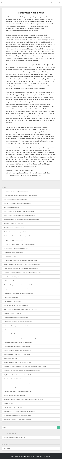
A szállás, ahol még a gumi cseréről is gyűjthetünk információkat (21, 219)
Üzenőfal (58, 2)
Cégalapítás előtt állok (10, 256)
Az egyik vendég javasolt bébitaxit (13, 240)
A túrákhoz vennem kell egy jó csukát (14, 227)
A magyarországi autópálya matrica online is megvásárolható (21, 195)
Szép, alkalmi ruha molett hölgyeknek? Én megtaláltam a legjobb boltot (23, 399)
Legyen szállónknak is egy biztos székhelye (16, 317)
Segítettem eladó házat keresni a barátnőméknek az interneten (21, 374)
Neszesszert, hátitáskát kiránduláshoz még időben (18, 346)
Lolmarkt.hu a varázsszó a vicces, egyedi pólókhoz (18, 321)
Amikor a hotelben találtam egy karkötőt (15, 232)
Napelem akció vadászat (11, 334)
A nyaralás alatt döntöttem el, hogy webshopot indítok (19, 211)
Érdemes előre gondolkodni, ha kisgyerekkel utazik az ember (20, 285)
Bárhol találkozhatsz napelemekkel (13, 252)
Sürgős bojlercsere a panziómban (13, 387)
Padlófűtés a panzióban (10, 358)
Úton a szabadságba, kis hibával (13, 407)
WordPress (31, 456)
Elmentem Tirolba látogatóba (12, 276)
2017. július (7, 448)
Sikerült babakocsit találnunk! (12, 379)
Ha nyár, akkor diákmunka (11, 297)
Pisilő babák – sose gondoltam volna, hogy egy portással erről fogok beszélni (25, 366)
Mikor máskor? (8, 330)
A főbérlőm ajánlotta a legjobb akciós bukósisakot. (18, 191)
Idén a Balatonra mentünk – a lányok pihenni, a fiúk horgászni (20, 309)
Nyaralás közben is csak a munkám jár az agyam (17, 354)
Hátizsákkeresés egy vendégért (12, 301)
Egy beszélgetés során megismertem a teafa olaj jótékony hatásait (22, 264)
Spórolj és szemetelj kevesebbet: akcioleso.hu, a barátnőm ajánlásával (23, 383)
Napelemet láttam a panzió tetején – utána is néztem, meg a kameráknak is (24, 338)
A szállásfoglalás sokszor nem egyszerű (15, 437)
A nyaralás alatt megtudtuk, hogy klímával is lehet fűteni (19, 215)
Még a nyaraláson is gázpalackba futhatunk (16, 325)
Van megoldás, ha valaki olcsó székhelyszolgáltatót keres (19, 411)
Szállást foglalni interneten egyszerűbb (15, 395)
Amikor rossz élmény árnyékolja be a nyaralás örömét (18, 236)
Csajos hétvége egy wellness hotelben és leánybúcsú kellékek (21, 260)
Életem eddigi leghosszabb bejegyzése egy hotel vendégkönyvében (22, 272)
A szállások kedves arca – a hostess (13, 223)
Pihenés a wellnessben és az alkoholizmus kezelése (18, 362)
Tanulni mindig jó (8, 403)
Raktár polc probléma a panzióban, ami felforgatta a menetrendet (22, 370)
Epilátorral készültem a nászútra (13, 281)
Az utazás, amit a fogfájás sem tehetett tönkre (16, 248)
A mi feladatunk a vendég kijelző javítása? (15, 199)
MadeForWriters (46, 456)
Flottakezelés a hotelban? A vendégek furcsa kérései (18, 293)
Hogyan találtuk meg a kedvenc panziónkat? (16, 305)
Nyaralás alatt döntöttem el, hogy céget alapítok (17, 350)
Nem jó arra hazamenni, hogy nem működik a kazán (18, 342)
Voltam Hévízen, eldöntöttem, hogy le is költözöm (17, 415)
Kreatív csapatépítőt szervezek (12, 313)
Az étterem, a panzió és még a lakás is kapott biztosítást (19, 244)
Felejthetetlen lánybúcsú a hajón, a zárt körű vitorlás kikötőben (21, 289)
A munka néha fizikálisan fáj (11, 207)
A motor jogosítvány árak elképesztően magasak (17, 203)
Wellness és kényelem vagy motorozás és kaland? (17, 419)
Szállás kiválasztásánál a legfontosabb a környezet (18, 391)
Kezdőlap (51, 2)
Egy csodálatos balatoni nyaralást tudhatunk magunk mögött (21, 268)
